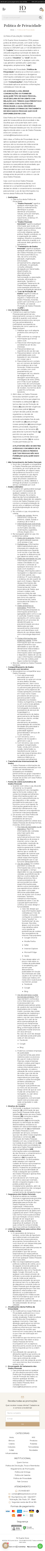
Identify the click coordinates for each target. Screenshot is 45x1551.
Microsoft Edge (30, 952)
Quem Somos (22, 1462)
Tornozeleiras (33, 1447)
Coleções (11, 1447)
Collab (11, 1450)
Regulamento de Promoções (22, 1469)
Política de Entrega (22, 1472)
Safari (26, 945)
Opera (26, 956)
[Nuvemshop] (17, 1547)
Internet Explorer (31, 949)
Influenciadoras (11, 1453)
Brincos (12, 1441)
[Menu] (5, 9)
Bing (26, 991)
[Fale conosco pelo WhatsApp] (40, 1546)
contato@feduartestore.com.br (24, 1494)
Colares (12, 1444)
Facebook (28, 984)
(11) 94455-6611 (24, 1491)
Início (12, 30)
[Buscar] (40, 17)
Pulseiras (33, 1444)
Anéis (11, 1437)
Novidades (33, 1450)
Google (27, 988)
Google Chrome (30, 938)
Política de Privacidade (22, 1478)
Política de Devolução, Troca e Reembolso (23, 1466)
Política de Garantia (22, 1475)
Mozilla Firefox (30, 941)
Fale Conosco (22, 1482)
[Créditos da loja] (31, 1547)
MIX (33, 1437)
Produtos (33, 1441)
